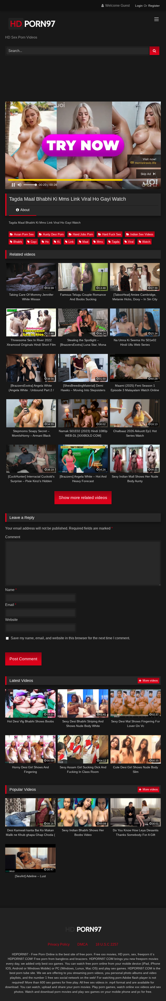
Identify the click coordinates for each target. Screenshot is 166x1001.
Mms (100, 241)
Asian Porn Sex (24, 234)
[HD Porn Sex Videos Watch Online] (83, 24)
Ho (47, 241)
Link (71, 241)
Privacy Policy (59, 944)
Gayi (34, 241)
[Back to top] (152, 988)
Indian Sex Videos (141, 234)
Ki (58, 241)
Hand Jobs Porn (83, 234)
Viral (131, 241)
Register (154, 5)
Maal (85, 241)
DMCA (82, 944)
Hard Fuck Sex (111, 234)
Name (11, 590)
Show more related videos (83, 497)
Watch (146, 241)
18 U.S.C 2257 (107, 944)
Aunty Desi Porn (53, 234)
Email (10, 605)
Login (139, 5)
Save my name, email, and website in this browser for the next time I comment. (70, 638)
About (24, 210)
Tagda (115, 241)
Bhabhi (17, 241)
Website (11, 620)
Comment (12, 537)
